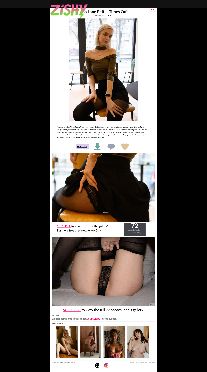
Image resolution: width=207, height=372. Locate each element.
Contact (132, 362)
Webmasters (151, 362)
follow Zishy (94, 230)
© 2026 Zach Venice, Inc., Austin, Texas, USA (64, 362)
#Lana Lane (82, 147)
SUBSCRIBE (64, 226)
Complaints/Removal (141, 362)
